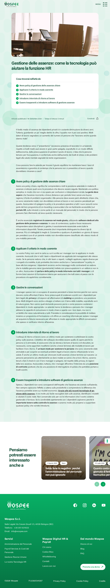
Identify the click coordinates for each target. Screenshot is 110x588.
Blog (82, 549)
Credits (102, 581)
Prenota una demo (91, 567)
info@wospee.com (19, 532)
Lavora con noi (49, 566)
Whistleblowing (49, 557)
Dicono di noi (86, 544)
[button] (103, 484)
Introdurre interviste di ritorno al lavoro (37, 99)
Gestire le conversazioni (30, 94)
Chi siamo (46, 547)
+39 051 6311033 (21, 528)
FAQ (82, 554)
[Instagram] (85, 505)
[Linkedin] (94, 505)
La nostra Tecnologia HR (15, 562)
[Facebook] (75, 505)
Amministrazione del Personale (18, 544)
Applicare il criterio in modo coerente (36, 90)
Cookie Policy (82, 581)
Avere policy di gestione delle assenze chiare (39, 86)
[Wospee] (18, 505)
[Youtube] (103, 505)
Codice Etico (47, 552)
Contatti (45, 562)
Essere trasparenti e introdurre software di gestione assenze (47, 103)
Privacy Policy (59, 581)
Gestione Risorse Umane (15, 557)
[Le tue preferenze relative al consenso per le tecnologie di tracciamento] (107, 441)
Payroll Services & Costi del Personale (17, 551)
